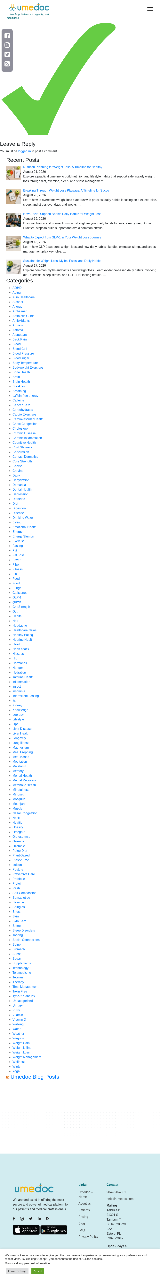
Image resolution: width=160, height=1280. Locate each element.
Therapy (18, 982)
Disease (18, 513)
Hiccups (18, 653)
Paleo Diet (19, 850)
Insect (16, 686)
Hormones (19, 663)
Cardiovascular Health (28, 419)
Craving (17, 470)
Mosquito (18, 799)
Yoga (16, 1071)
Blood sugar (20, 358)
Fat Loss (18, 555)
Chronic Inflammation (27, 438)
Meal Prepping (22, 752)
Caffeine (18, 400)
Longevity (19, 738)
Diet (15, 503)
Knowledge (20, 710)
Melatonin (19, 766)
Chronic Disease (24, 433)
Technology (20, 968)
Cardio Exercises (24, 414)
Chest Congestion (24, 423)
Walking (18, 1024)
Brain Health (21, 381)
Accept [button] (38, 1271)
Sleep (16, 925)
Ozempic (18, 841)
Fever (16, 560)
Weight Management (26, 1057)
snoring (17, 935)
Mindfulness (20, 789)
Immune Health (23, 677)
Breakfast (19, 386)
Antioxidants (21, 320)
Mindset (17, 794)
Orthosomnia (21, 836)
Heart (16, 644)
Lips (15, 724)
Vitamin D (19, 1019)
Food (16, 578)
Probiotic (18, 879)
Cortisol (17, 466)
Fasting (17, 545)
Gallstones (19, 592)
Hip (14, 658)
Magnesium (20, 747)
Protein (17, 883)
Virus (16, 1010)
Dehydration (20, 480)
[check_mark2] (58, 78)
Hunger (17, 667)
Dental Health (22, 489)
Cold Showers (22, 447)
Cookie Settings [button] (17, 1271)
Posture (17, 869)
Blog (81, 1223)
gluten (16, 602)
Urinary (17, 1005)
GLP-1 (16, 597)
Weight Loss (21, 1052)
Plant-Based (21, 855)
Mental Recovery (24, 780)
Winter (16, 1066)
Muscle (17, 808)
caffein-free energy (25, 395)
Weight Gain (21, 1043)
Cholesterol (20, 428)
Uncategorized (22, 1000)
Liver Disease (22, 728)
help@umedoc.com (120, 1198)
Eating (16, 522)
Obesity (17, 827)
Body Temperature (25, 363)
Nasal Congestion (24, 813)
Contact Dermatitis (25, 456)
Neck (16, 818)
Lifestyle (18, 719)
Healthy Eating (22, 635)
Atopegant (19, 334)
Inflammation (21, 681)
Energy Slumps (23, 536)
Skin (15, 916)
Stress (16, 954)
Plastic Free (20, 860)
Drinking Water (22, 517)
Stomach (18, 949)
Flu (14, 574)
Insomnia (18, 691)
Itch (14, 700)
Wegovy (18, 1038)
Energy (17, 531)
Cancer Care (21, 405)
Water (16, 1029)
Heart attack (20, 649)
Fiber (16, 564)
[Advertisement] (83, 1118)
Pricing (83, 1216)
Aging (16, 292)
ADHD (17, 287)
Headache (19, 625)
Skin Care (19, 921)
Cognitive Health (24, 442)
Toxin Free (19, 991)
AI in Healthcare (23, 297)
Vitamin (17, 1015)
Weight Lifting (21, 1047)
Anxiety (17, 325)
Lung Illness (20, 742)
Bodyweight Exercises (27, 367)
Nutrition (18, 822)
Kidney (17, 705)
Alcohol (17, 302)
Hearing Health (23, 639)
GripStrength (21, 606)
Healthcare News (24, 630)
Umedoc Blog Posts (35, 1077)
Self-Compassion (24, 893)
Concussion (20, 452)
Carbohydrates (22, 409)
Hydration (19, 672)
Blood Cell (19, 348)
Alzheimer (19, 311)
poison (17, 864)
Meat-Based (20, 757)
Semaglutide (21, 897)
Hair (15, 621)
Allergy (17, 306)
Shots (16, 911)
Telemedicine (21, 972)
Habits (16, 616)
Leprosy (18, 714)
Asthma (17, 330)
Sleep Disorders (23, 930)
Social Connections (26, 939)
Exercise (18, 541)
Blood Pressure (23, 353)
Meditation (19, 761)
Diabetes (18, 499)
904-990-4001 (116, 1192)
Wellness (18, 1061)
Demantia (19, 484)
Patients (84, 1210)
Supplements (21, 963)
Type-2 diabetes (23, 996)
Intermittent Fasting (25, 696)
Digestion (19, 508)
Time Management (25, 986)
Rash (16, 888)
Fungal (17, 588)
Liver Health (20, 733)
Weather (18, 1033)
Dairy (16, 475)
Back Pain (19, 339)
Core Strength (22, 461)
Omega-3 (18, 832)
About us (84, 1203)
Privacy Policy (88, 1236)
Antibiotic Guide (23, 316)
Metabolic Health (24, 785)
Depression (20, 494)
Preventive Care (23, 874)
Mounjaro (19, 803)
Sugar (16, 958)
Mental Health (22, 775)
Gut (14, 611)
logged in (24, 151)
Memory (18, 771)
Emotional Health (24, 527)
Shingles (18, 907)
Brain (16, 377)
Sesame (18, 902)
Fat (14, 550)
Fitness (17, 569)
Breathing (19, 391)
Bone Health (21, 372)
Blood (16, 344)
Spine (16, 944)
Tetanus (17, 977)
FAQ (81, 1230)
